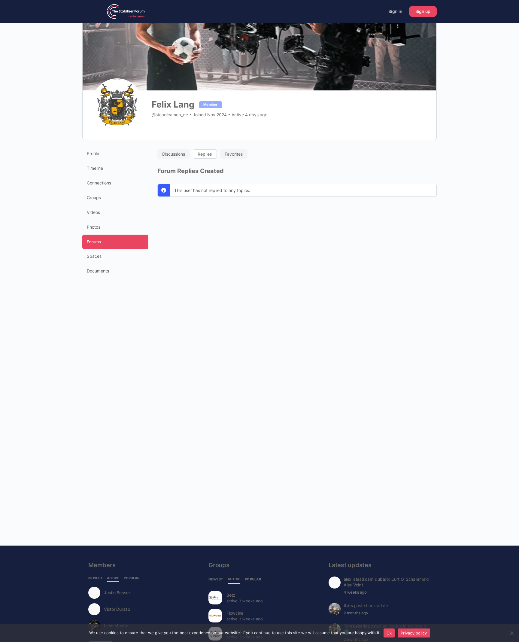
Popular (131, 578)
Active (113, 578)
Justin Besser (117, 592)
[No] (511, 633)
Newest (95, 578)
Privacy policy (414, 633)
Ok (389, 633)
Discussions (173, 154)
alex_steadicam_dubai (365, 579)
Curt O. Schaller (406, 579)
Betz (230, 595)
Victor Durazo (117, 609)
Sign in (395, 11)
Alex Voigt (353, 584)
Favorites (234, 154)
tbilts (348, 605)
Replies (205, 154)
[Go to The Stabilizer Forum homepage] (126, 11)
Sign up (422, 11)
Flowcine (234, 613)
